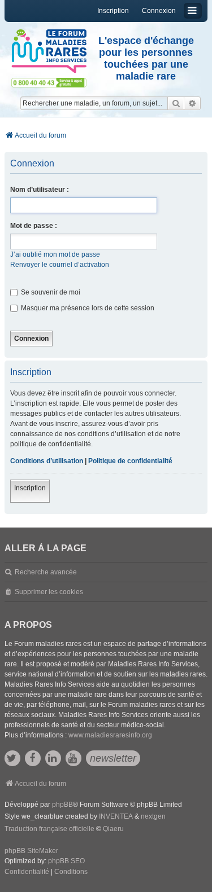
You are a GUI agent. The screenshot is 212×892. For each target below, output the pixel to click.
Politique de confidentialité (130, 461)
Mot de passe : (33, 226)
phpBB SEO (66, 861)
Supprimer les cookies (49, 592)
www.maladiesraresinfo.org (110, 735)
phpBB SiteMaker (31, 851)
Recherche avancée (46, 572)
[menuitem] (27, 872)
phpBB (62, 804)
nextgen (153, 816)
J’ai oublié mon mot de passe (55, 254)
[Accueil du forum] (48, 51)
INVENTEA (116, 816)
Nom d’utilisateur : (39, 190)
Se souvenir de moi (49, 292)
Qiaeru (113, 829)
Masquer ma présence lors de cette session (86, 308)
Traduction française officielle (49, 829)
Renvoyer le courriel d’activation (59, 265)
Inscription (30, 488)
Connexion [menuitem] (159, 11)
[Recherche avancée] (192, 103)
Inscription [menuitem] (113, 11)
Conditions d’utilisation (46, 461)
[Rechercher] (175, 103)
